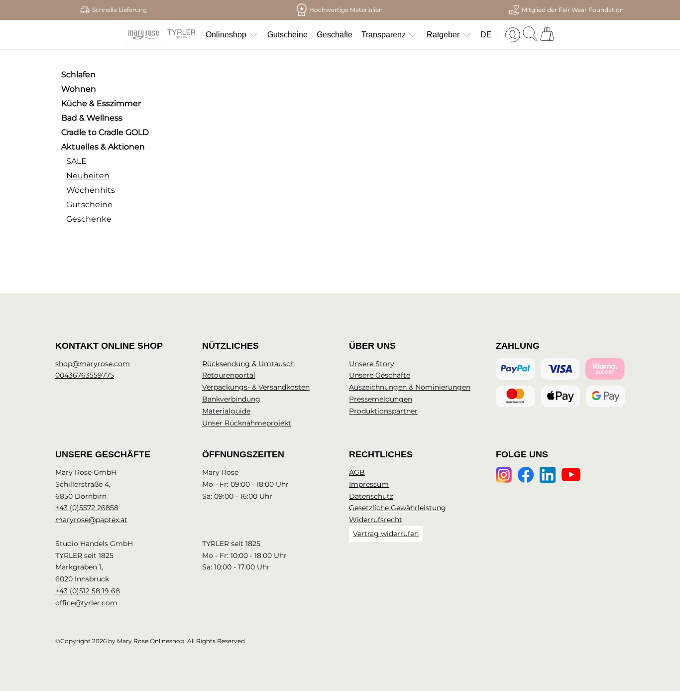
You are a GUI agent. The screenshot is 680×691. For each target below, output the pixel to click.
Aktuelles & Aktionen (103, 146)
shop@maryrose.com (92, 363)
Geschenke (89, 219)
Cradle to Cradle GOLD (105, 132)
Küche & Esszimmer (101, 103)
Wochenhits (90, 190)
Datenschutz (371, 496)
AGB (357, 472)
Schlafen (78, 74)
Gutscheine (287, 34)
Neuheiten (88, 175)
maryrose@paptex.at (91, 519)
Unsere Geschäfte (379, 375)
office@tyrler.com (86, 602)
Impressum (369, 484)
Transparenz (383, 34)
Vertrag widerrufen (386, 533)
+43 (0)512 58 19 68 (87, 590)
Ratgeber (443, 34)
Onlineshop (226, 34)
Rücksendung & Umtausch (248, 363)
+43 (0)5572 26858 (86, 507)
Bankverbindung (231, 399)
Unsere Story (371, 363)
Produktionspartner (383, 411)
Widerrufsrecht (375, 519)
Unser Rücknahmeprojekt (246, 422)
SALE (76, 161)
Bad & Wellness (91, 118)
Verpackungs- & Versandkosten (256, 387)
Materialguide (226, 411)
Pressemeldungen (380, 399)
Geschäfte (334, 34)
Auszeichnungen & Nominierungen (409, 387)
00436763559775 (84, 375)
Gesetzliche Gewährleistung (397, 507)
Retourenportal (228, 375)
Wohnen (78, 89)
